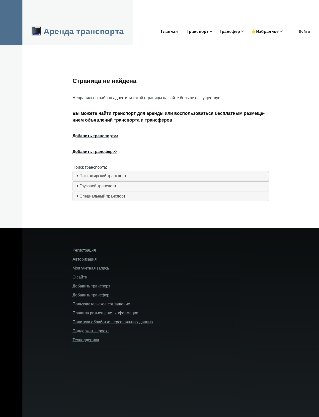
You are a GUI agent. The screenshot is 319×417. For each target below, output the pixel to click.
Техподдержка (86, 340)
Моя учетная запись (91, 268)
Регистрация (84, 250)
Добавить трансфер (91, 295)
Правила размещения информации (105, 313)
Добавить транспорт (91, 286)
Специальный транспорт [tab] (102, 196)
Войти (304, 31)
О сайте (80, 277)
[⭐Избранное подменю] (284, 31)
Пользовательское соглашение (101, 304)
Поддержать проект (91, 331)
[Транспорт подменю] (214, 31)
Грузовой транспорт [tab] (98, 186)
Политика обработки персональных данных (113, 322)
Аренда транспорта (84, 31)
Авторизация (85, 259)
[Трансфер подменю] (245, 31)
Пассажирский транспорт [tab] (103, 176)
